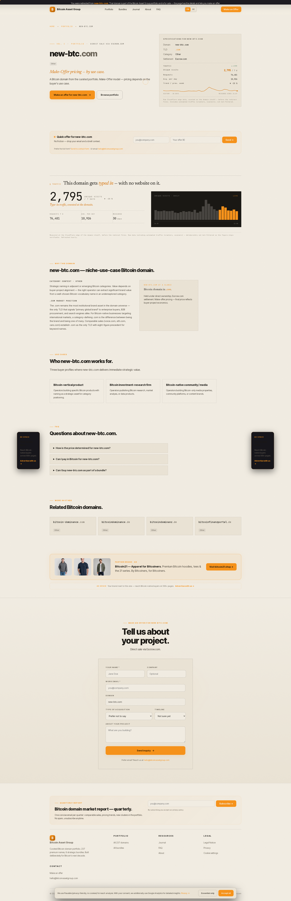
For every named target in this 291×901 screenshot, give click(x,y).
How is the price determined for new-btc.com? (83, 448)
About (148, 9)
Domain (110, 696)
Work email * (113, 681)
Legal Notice (210, 842)
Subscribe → (226, 803)
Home (52, 26)
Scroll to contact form (80, 149)
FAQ (158, 9)
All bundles (119, 848)
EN (188, 9)
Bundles (123, 9)
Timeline (159, 709)
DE (193, 9)
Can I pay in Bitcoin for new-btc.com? (77, 459)
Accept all (226, 893)
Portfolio (109, 9)
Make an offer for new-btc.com (72, 94)
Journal (136, 9)
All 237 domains (121, 842)
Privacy (207, 848)
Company (152, 667)
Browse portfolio (110, 94)
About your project (118, 724)
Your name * (113, 667)
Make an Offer (231, 9)
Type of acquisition (118, 709)
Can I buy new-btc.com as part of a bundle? (81, 470)
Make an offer (56, 873)
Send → (230, 140)
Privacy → (185, 893)
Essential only (207, 893)
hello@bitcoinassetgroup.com (110, 149)
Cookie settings (211, 853)
